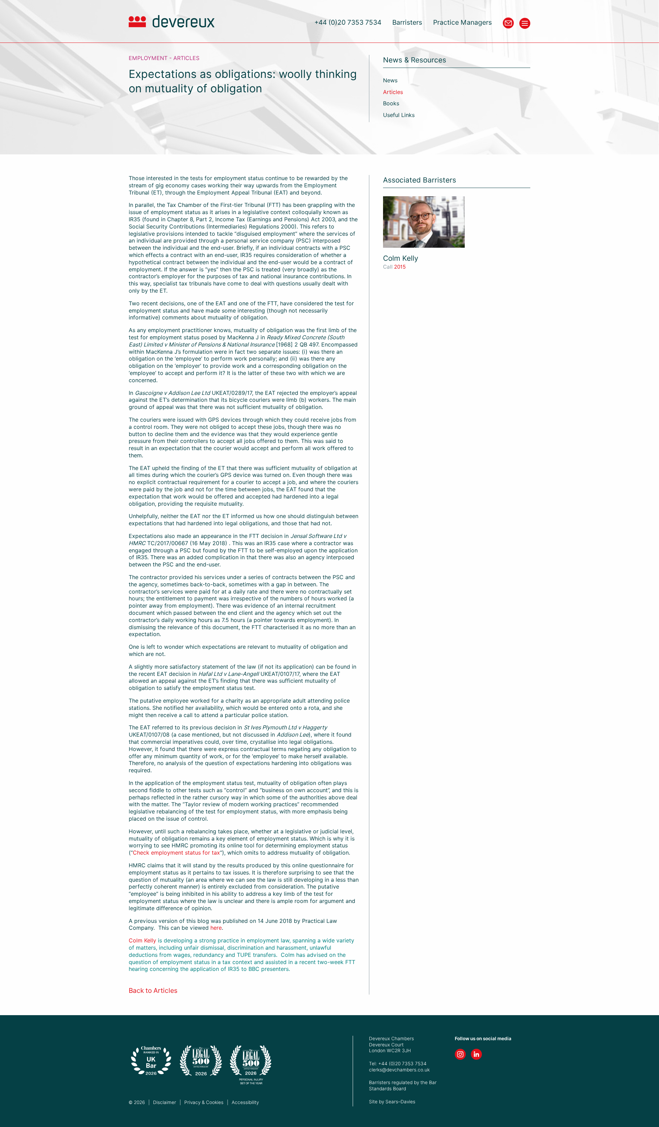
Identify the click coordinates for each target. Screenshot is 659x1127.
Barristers (407, 22)
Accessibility (245, 1102)
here (216, 928)
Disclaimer (164, 1102)
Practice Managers (462, 22)
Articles (393, 92)
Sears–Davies (400, 1101)
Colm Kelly (142, 940)
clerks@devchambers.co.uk (399, 1069)
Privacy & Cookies (203, 1102)
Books (391, 103)
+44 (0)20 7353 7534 (347, 22)
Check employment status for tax (176, 852)
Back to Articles (153, 991)
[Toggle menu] (524, 23)
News (390, 80)
